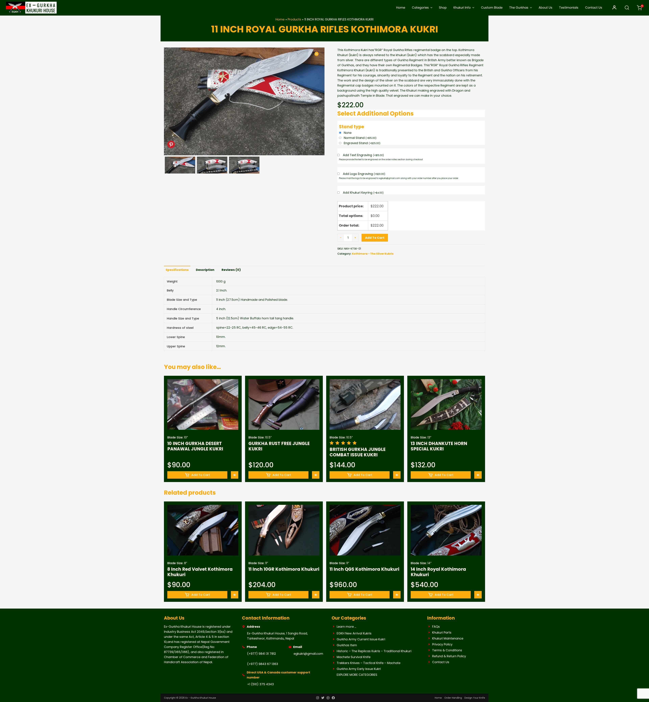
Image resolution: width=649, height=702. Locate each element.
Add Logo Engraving (364, 174)
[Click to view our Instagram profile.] (317, 698)
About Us (545, 7)
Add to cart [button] (200, 475)
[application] (430, 8)
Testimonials (568, 7)
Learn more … (346, 626)
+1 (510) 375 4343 (260, 684)
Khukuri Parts (441, 632)
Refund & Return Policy (449, 656)
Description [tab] (205, 270)
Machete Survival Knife (353, 657)
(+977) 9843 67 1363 (262, 664)
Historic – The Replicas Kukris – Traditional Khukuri (374, 651)
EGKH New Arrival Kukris (354, 633)
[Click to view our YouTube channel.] (328, 698)
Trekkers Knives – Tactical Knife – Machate (368, 663)
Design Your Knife (474, 697)
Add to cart (374, 238)
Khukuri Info (462, 7)
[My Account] (614, 8)
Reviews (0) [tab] (231, 270)
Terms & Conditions (447, 650)
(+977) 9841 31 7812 (261, 653)
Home (400, 7)
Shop (443, 7)
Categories (420, 7)
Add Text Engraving (363, 155)
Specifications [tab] (177, 270)
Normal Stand (360, 138)
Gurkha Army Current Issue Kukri (361, 639)
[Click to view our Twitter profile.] (323, 698)
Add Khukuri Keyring (363, 192)
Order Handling (453, 697)
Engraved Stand (362, 143)
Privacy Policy (442, 644)
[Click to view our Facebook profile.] (333, 698)
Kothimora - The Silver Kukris (373, 254)
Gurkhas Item (347, 645)
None (348, 133)
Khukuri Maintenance (447, 638)
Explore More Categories (357, 675)
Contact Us (593, 7)
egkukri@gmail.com (308, 653)
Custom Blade (491, 7)
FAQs (436, 626)
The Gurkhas (518, 7)
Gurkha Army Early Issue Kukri (359, 669)
